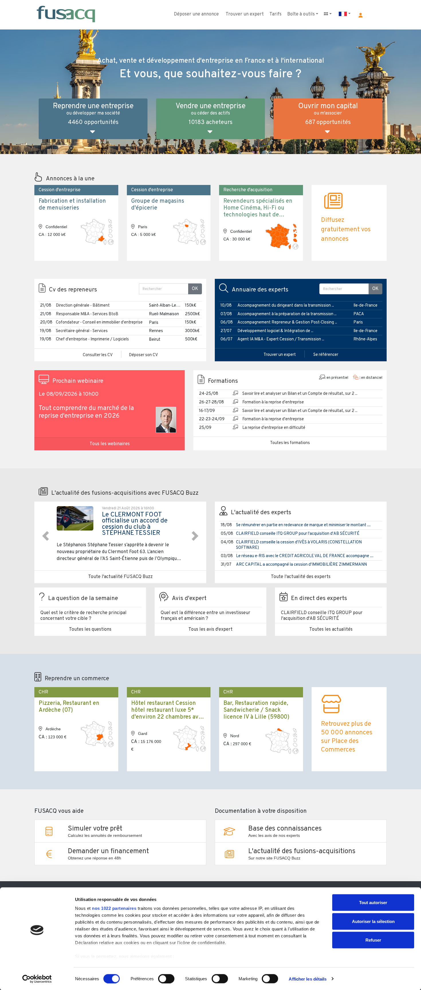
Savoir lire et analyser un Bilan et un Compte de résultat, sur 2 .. (299, 394)
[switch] (166, 978)
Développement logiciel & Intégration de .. (275, 331)
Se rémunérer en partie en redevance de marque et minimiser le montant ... (303, 525)
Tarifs (275, 14)
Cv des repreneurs (73, 290)
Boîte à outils (301, 14)
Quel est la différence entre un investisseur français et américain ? (205, 616)
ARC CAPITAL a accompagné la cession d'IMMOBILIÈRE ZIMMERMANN (301, 564)
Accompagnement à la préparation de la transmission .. (287, 314)
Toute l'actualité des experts (300, 577)
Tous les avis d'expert (210, 629)
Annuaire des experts (260, 290)
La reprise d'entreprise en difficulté (273, 428)
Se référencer (325, 355)
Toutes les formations (290, 443)
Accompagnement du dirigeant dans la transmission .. (285, 305)
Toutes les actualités (331, 629)
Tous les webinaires (110, 444)
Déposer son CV (143, 355)
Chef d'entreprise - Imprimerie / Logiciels (92, 339)
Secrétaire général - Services (82, 331)
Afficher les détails (307, 978)
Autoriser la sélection (373, 921)
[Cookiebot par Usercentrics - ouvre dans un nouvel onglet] (37, 979)
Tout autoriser (373, 902)
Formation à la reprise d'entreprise (273, 402)
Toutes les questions (90, 629)
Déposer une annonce (196, 14)
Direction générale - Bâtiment (83, 305)
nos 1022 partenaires (114, 908)
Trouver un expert (245, 14)
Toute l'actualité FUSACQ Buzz (120, 577)
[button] (360, 15)
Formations (223, 381)
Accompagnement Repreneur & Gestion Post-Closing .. (287, 322)
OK (195, 289)
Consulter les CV (98, 355)
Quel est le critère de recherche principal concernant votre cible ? (83, 616)
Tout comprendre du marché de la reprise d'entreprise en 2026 (86, 412)
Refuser (373, 940)
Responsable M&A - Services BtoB (87, 314)
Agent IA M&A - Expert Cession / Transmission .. (280, 339)
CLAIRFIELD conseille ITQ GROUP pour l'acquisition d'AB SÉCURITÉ (297, 534)
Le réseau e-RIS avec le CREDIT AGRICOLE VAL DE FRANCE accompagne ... (304, 556)
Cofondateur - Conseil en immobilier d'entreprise (99, 322)
